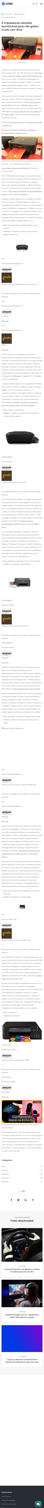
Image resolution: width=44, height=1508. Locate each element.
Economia (5, 1170)
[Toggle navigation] (41, 4)
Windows (17, 376)
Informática (5, 1178)
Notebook (5, 1182)
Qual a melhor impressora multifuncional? (16, 168)
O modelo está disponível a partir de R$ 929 (25, 689)
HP (36, 73)
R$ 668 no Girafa (27, 105)
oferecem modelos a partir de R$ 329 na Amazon (25, 76)
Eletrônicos (21, 14)
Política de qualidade (8, 1500)
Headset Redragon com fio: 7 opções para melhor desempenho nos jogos (22, 1316)
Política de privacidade (9, 1504)
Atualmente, (23, 851)
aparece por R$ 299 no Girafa (11, 85)
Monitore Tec (11, 17)
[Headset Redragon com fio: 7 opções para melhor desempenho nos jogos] (22, 1293)
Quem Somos (6, 1496)
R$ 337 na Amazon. (21, 194)
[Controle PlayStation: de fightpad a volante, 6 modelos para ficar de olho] (22, 1245)
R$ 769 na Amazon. (28, 405)
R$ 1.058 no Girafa (8, 115)
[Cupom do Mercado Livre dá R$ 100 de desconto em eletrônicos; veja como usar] (22, 1338)
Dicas (3, 1166)
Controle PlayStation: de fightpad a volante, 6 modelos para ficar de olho (22, 1270)
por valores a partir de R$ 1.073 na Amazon (25, 111)
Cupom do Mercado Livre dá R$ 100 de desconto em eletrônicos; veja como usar (22, 1360)
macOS (25, 376)
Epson (40, 73)
